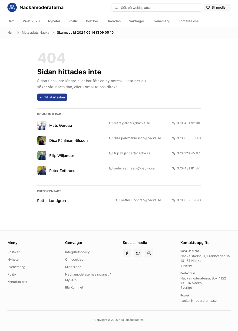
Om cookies (74, 259)
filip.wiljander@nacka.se (132, 153)
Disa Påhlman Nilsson (68, 140)
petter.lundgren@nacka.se (141, 200)
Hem (10, 21)
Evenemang (161, 21)
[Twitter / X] (138, 253)
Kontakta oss (189, 21)
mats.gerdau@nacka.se (132, 123)
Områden (113, 21)
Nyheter (54, 21)
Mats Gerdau (60, 125)
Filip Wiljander (61, 155)
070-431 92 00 (188, 123)
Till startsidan (54, 97)
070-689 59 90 (189, 200)
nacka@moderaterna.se (198, 300)
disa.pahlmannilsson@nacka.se (137, 138)
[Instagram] (149, 253)
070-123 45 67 (188, 153)
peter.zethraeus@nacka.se (134, 168)
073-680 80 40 (189, 138)
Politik (73, 21)
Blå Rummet (74, 287)
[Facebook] (127, 253)
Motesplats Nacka (36, 32)
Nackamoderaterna (42, 7)
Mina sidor (73, 267)
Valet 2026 (31, 21)
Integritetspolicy (77, 252)
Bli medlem (220, 7)
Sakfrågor (136, 21)
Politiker (92, 21)
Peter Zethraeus (63, 170)
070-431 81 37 (188, 168)
